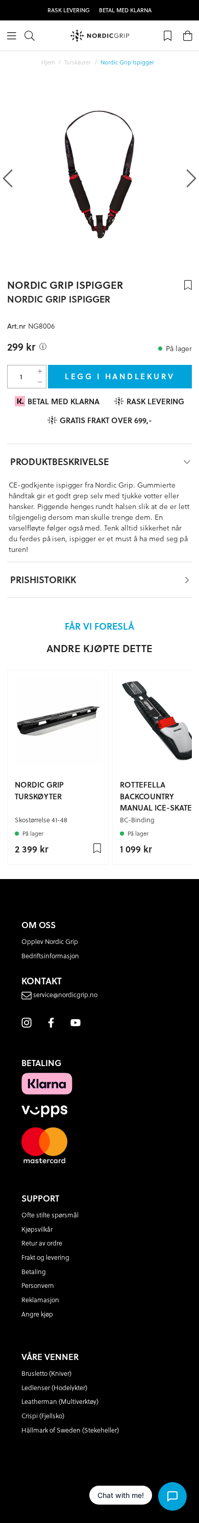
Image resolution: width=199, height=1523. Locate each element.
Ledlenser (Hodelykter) (54, 1387)
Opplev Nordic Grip (49, 941)
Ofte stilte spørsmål (50, 1214)
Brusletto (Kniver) (46, 1373)
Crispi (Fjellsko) (42, 1415)
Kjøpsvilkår (37, 1229)
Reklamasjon (40, 1299)
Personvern (37, 1285)
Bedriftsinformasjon (50, 955)
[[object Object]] (42, 346)
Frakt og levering (45, 1257)
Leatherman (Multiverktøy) (59, 1401)
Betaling (33, 1271)
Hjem (48, 62)
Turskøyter (77, 62)
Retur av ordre (41, 1243)
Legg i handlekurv (120, 376)
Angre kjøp (37, 1314)
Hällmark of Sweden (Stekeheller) (70, 1430)
